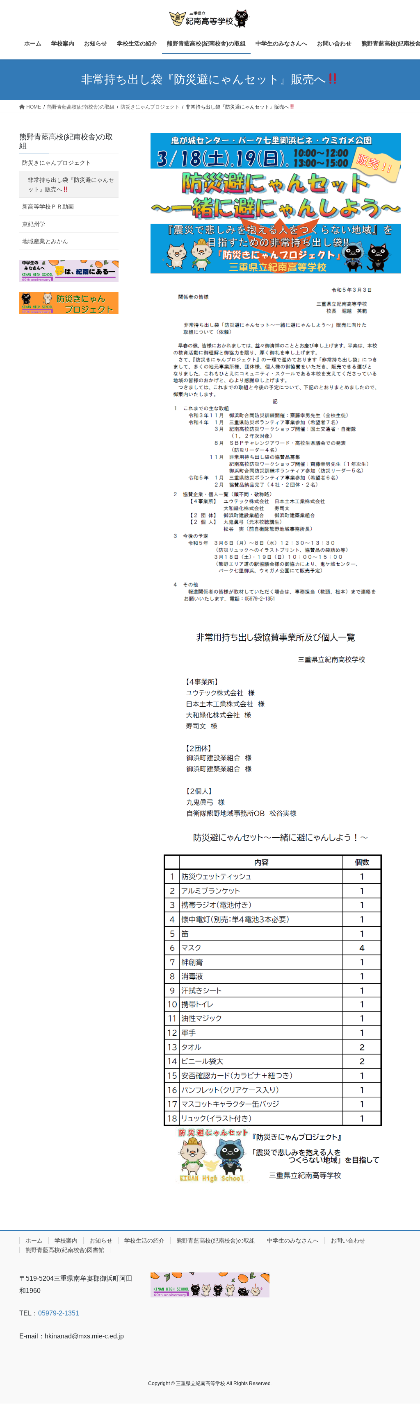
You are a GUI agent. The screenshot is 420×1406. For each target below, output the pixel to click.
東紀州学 (33, 224)
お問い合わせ (348, 1240)
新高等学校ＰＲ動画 (48, 206)
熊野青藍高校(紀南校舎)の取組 (215, 1240)
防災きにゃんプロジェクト (56, 162)
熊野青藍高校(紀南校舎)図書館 (64, 1250)
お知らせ (100, 1240)
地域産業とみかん (45, 241)
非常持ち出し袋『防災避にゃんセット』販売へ (71, 185)
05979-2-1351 (58, 1313)
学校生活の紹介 (144, 1240)
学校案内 (66, 1240)
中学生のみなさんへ (293, 1240)
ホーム (34, 1240)
